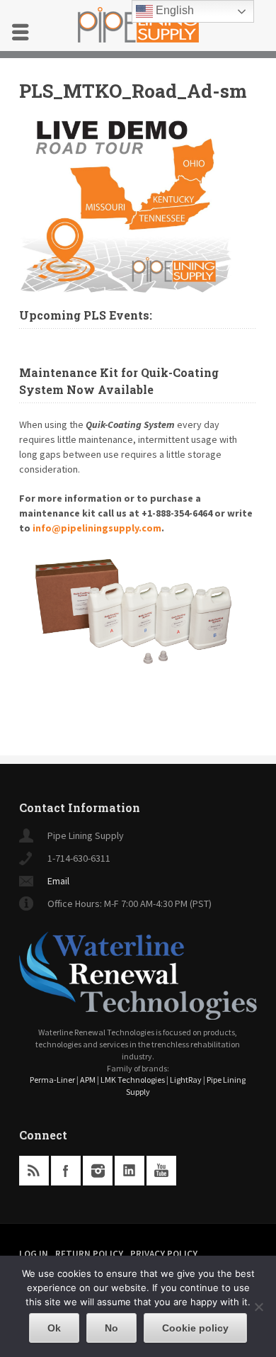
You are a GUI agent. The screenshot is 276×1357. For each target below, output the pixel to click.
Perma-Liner (52, 1079)
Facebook (66, 1171)
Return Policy (89, 1254)
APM (88, 1079)
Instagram (98, 1171)
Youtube (161, 1171)
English (173, 10)
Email (58, 880)
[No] (258, 1307)
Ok (54, 1328)
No (111, 1328)
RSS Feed (34, 1171)
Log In (33, 1254)
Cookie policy (195, 1328)
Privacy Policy (163, 1254)
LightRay (186, 1079)
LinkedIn (129, 1171)
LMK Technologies (132, 1079)
